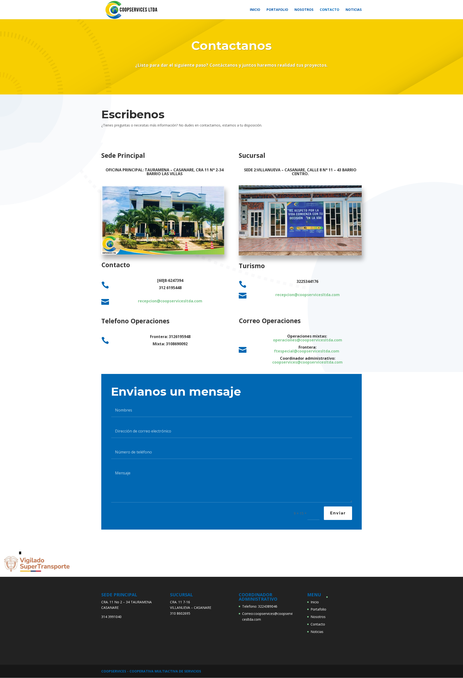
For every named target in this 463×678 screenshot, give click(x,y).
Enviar (338, 513)
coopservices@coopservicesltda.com (307, 362)
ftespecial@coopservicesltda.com (306, 351)
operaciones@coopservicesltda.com (307, 340)
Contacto (329, 10)
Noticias (354, 10)
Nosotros (303, 10)
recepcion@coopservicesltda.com (170, 301)
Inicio (255, 10)
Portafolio (277, 10)
